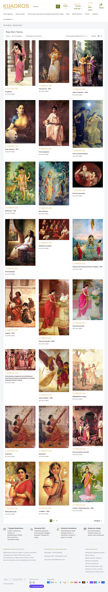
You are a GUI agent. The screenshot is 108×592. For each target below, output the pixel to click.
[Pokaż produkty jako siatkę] (98, 36)
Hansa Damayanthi (78, 326)
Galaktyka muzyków (45, 246)
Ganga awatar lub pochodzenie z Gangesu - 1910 (87, 267)
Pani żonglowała (44, 152)
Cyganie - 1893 (10, 333)
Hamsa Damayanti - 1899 (46, 341)
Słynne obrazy (20, 14)
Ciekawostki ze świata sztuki (94, 572)
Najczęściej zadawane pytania (95, 552)
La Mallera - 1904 (44, 511)
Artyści (87, 14)
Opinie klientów (77, 14)
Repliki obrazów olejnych (93, 558)
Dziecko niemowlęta (79, 193)
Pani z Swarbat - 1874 (11, 149)
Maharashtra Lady (10, 511)
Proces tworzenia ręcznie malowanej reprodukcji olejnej (45, 14)
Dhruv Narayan (43, 211)
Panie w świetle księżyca (80, 153)
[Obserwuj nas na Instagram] (33, 582)
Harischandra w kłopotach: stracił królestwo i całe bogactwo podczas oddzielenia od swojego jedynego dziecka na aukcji (20, 378)
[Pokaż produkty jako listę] (101, 36)
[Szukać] (58, 6)
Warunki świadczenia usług (93, 566)
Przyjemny (8, 91)
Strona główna (8, 14)
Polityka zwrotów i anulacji (93, 569)
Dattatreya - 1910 (10, 211)
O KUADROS (7, 19)
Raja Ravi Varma (17, 25)
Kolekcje (95, 14)
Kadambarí (8, 454)
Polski (5, 579)
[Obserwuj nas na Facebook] (30, 582)
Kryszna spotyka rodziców (81, 452)
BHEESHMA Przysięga (79, 396)
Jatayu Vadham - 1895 (46, 398)
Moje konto (90, 8)
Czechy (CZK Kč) (17, 579)
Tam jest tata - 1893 (45, 89)
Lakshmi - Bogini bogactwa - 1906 (83, 508)
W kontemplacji (10, 271)
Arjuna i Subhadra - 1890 (80, 92)
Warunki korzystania (91, 561)
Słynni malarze (89, 555)
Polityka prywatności (92, 563)
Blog (67, 14)
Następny (97, 521)
